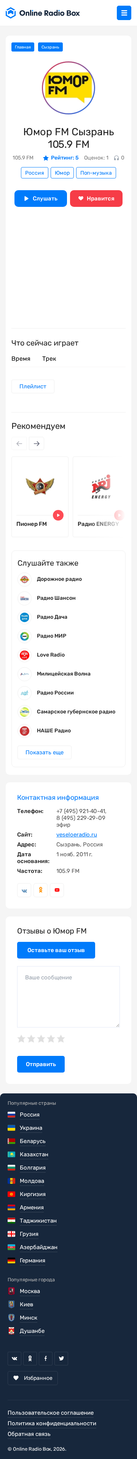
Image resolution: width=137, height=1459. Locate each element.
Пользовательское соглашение (51, 1412)
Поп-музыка (96, 173)
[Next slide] (36, 443)
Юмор (62, 173)
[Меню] (124, 13)
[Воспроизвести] (58, 515)
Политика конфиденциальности (52, 1423)
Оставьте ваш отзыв (56, 950)
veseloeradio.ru (76, 834)
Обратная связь (29, 1434)
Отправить (41, 1064)
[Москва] (12, 1291)
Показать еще (44, 752)
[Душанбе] (12, 1331)
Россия (34, 173)
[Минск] (12, 1317)
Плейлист (32, 386)
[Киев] (12, 1304)
